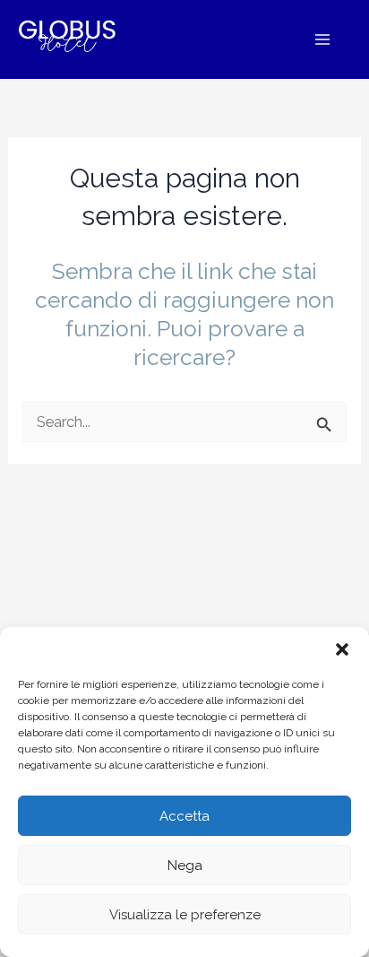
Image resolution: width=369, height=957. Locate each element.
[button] (342, 649)
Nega (184, 865)
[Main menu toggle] (322, 40)
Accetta (184, 816)
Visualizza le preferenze (185, 915)
